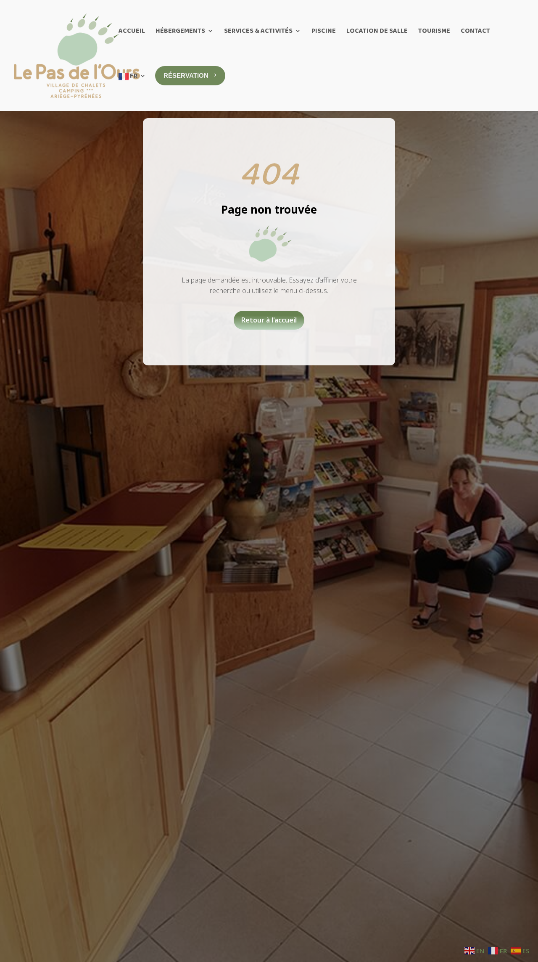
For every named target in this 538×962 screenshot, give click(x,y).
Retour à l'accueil (269, 320)
